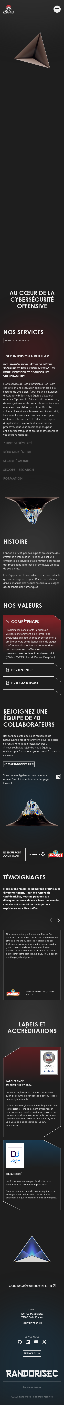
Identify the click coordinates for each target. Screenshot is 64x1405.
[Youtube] (36, 1342)
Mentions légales (32, 1387)
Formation (13, 478)
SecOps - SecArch (18, 469)
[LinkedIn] (58, 776)
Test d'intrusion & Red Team (26, 356)
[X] (44, 1342)
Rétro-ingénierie (17, 452)
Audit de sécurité (17, 443)
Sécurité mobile (16, 461)
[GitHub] (19, 1341)
